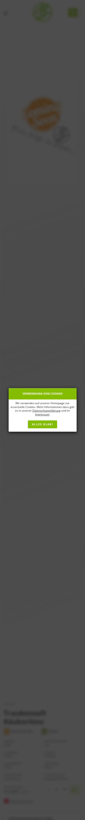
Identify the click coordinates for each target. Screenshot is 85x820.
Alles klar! (42, 424)
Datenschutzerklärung (46, 411)
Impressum (42, 414)
